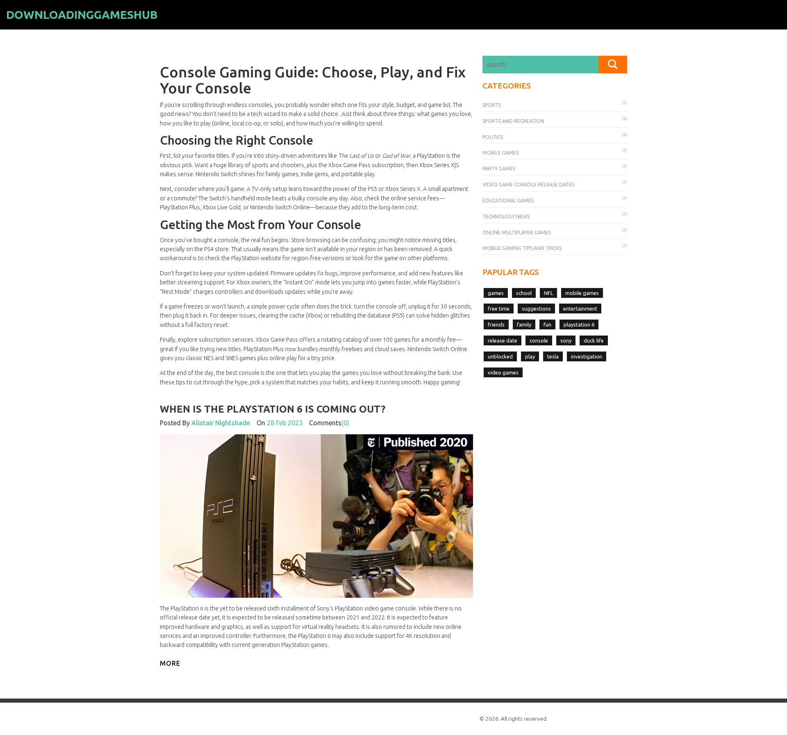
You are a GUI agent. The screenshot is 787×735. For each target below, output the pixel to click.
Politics (492, 137)
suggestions (536, 308)
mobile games (582, 293)
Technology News (506, 216)
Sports (491, 105)
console (539, 340)
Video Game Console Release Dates (528, 184)
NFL (548, 293)
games (496, 293)
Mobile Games (500, 152)
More (170, 663)
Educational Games (508, 200)
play (530, 356)
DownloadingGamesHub (82, 14)
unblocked (500, 356)
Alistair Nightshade (220, 422)
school (524, 293)
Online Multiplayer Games (516, 232)
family (524, 324)
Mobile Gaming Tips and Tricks (522, 248)
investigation (586, 356)
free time (499, 308)
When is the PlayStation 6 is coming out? (272, 409)
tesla (553, 356)
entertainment (580, 308)
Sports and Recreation (513, 121)
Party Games (498, 168)
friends (496, 324)
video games (503, 372)
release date (502, 340)
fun (547, 324)
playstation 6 (579, 324)
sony (565, 340)
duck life (594, 340)
